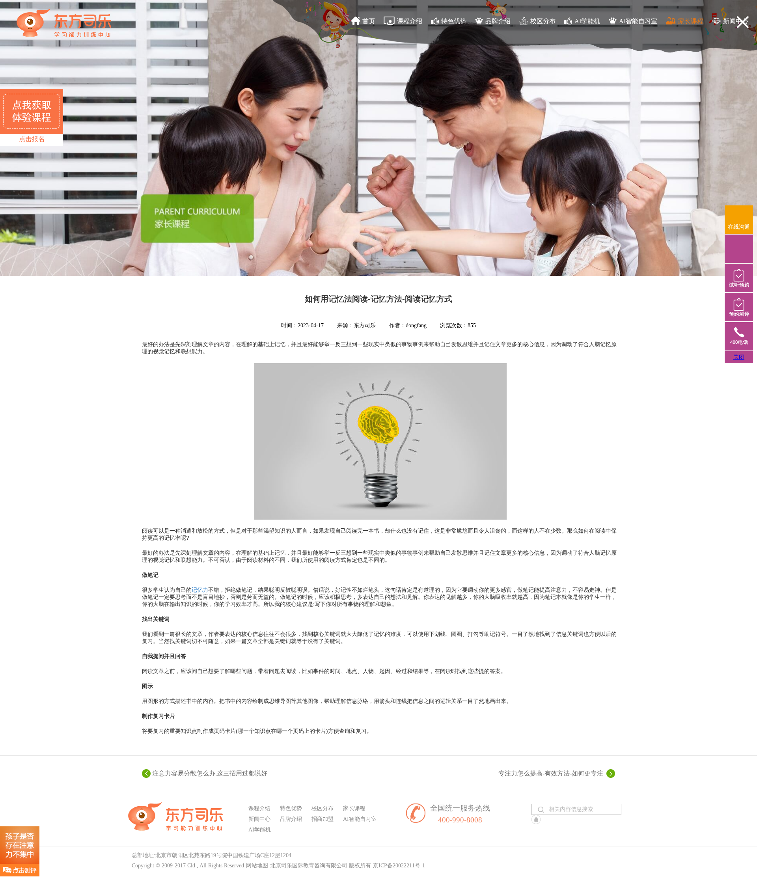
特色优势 (453, 21)
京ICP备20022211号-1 (399, 866)
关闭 (738, 357)
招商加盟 (322, 819)
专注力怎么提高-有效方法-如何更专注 (550, 773)
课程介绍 (409, 21)
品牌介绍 (498, 21)
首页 (368, 21)
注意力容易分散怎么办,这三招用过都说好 (209, 773)
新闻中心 (735, 21)
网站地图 (257, 866)
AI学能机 (587, 21)
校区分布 (543, 21)
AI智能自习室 (638, 21)
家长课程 (690, 21)
